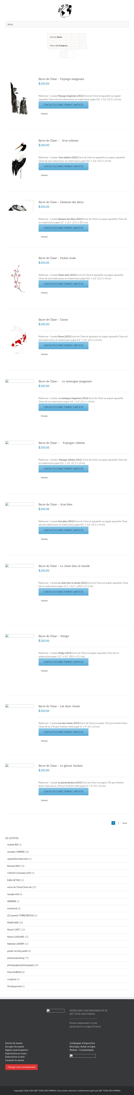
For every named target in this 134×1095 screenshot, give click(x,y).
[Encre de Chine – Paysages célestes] (19, 463)
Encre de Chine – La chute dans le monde (64, 566)
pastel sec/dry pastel (17, 951)
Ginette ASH (13, 894)
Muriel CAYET (14, 929)
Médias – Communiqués (82, 1049)
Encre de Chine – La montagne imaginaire (65, 381)
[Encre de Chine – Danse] (19, 339)
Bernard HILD (13, 866)
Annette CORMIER (15, 851)
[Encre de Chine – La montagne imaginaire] (19, 401)
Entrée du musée (13, 1043)
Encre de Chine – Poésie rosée (57, 258)
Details (44, 113)
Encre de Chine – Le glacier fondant (61, 765)
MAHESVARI (12, 922)
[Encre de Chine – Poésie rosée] (19, 278)
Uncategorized (14, 986)
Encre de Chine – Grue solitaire (58, 140)
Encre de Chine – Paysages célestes (62, 443)
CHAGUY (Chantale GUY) (19, 873)
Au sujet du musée (14, 1046)
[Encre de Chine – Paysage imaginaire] (19, 99)
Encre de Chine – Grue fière (55, 504)
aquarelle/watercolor (17, 858)
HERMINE (11, 901)
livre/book (12, 908)
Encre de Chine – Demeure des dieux (61, 202)
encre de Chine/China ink (19, 887)
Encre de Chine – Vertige (54, 636)
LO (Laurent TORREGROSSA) (20, 915)
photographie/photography (20, 965)
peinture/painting (15, 958)
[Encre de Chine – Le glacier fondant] (19, 784)
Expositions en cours (16, 1053)
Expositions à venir (15, 1056)
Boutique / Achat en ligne (82, 1046)
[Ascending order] (82, 37)
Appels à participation (16, 1049)
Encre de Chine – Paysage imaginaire (61, 79)
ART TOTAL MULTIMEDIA (109, 1090)
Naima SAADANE (15, 936)
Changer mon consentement (21, 1067)
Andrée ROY (12, 844)
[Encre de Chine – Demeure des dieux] (19, 207)
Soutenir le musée (14, 1060)
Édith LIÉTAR (13, 880)
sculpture (11, 979)
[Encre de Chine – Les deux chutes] (19, 725)
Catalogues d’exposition (82, 1043)
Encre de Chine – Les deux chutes (59, 706)
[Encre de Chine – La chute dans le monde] (19, 590)
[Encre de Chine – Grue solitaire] (19, 160)
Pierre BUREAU (14, 972)
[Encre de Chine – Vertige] (19, 660)
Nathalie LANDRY (15, 943)
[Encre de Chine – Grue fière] (19, 524)
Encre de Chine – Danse (53, 319)
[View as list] (70, 54)
